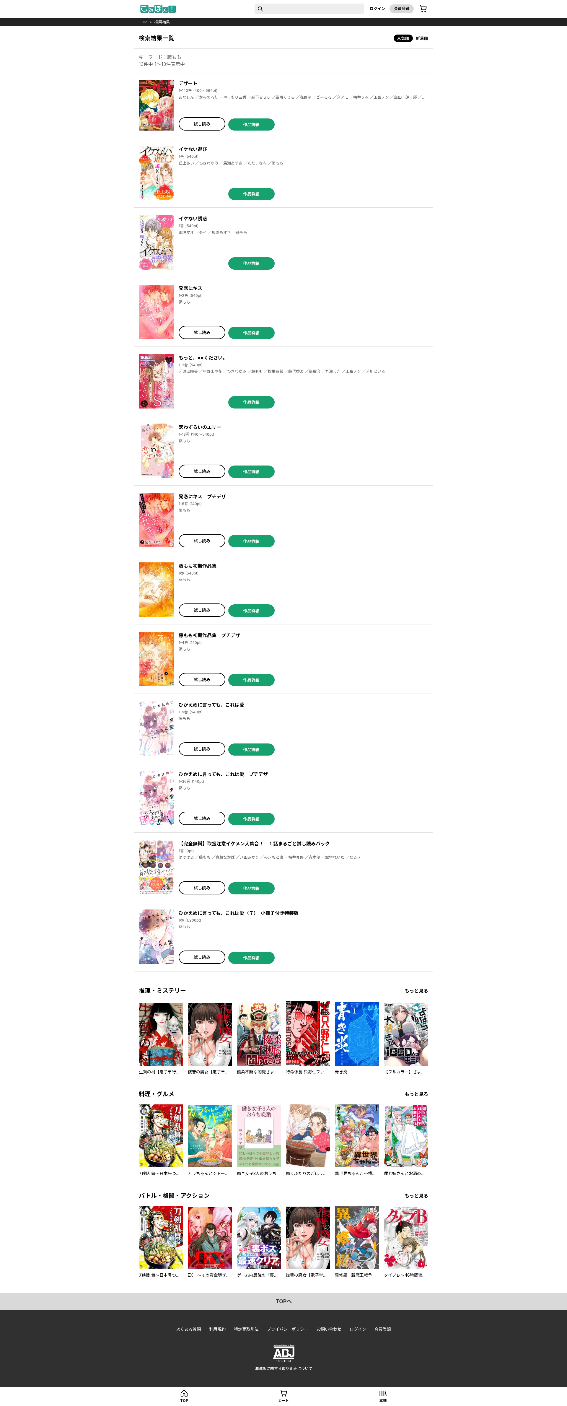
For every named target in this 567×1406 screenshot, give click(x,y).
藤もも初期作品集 (197, 566)
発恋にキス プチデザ (202, 496)
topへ (284, 1301)
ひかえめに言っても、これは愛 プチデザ (223, 774)
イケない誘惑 (193, 219)
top (143, 21)
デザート (188, 83)
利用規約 (217, 1329)
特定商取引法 (246, 1329)
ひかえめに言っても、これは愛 (211, 705)
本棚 (383, 1400)
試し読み (202, 123)
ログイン (377, 8)
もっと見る (416, 991)
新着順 (422, 38)
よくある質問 (188, 1329)
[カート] (423, 8)
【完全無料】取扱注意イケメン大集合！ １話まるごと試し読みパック (254, 844)
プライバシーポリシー (287, 1329)
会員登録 (401, 8)
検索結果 (162, 21)
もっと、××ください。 (203, 358)
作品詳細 (251, 124)
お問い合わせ (329, 1329)
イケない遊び (193, 149)
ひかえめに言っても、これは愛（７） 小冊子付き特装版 (239, 913)
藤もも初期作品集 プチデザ (209, 635)
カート (283, 1400)
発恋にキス (190, 288)
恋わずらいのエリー (200, 427)
